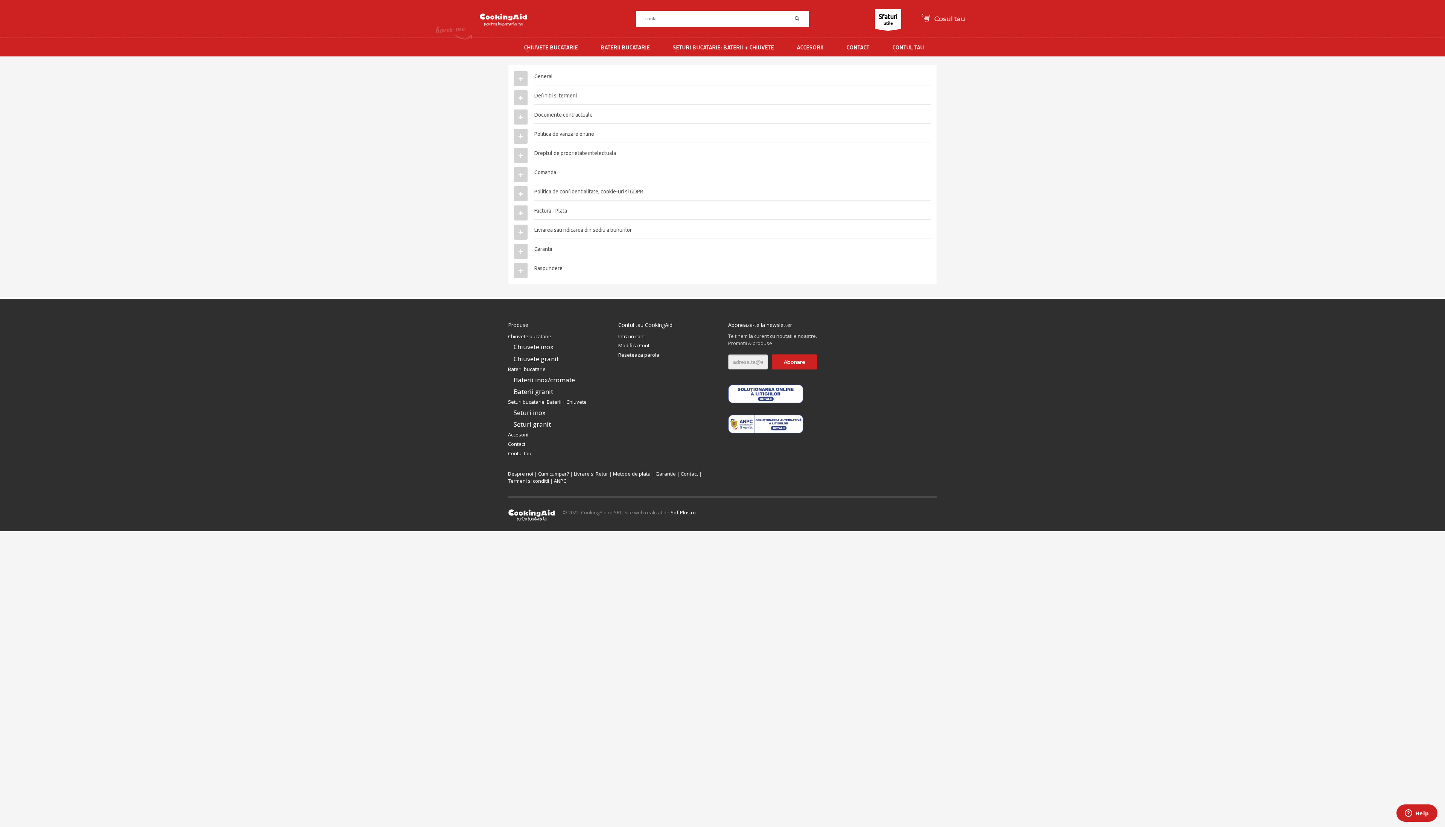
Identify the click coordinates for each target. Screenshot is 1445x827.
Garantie (666, 473)
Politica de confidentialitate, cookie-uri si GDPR (588, 192)
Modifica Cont (633, 345)
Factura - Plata (550, 211)
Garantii (543, 249)
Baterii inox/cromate (544, 379)
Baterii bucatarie (527, 369)
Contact (516, 444)
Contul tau (519, 453)
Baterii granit (533, 391)
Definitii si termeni (555, 96)
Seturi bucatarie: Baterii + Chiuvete (547, 401)
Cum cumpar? (553, 473)
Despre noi (520, 473)
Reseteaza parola (638, 354)
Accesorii (518, 434)
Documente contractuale (563, 115)
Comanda (545, 172)
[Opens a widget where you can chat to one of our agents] (1416, 813)
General (543, 76)
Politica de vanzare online (564, 134)
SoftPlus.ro (683, 512)
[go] (797, 18)
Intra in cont (631, 336)
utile (888, 19)
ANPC (560, 480)
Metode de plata (632, 473)
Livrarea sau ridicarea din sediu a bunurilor (583, 230)
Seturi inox (530, 412)
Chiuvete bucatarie (529, 336)
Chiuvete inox (534, 346)
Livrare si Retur (591, 473)
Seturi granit (532, 424)
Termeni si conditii (528, 480)
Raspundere (548, 268)
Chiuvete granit (536, 358)
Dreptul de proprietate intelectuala (575, 153)
